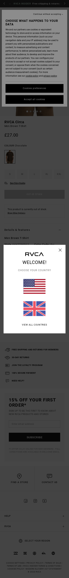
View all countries (34, 324)
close (60, 249)
